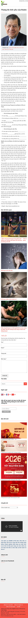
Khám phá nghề (12, 47)
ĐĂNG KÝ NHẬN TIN (18, 604)
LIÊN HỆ (18, 606)
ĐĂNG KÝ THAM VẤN (8, 604)
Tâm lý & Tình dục (9, 49)
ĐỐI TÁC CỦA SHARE (10, 606)
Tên (2, 342)
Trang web (3, 353)
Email (2, 347)
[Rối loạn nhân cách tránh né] (14, 285)
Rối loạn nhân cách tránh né (8, 299)
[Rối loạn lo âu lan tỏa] (14, 256)
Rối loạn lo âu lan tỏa (6, 270)
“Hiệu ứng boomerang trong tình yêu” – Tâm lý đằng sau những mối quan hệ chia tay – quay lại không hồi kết (14, 240)
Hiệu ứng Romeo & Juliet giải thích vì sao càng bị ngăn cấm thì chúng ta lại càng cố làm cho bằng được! (14, 329)
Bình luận (3, 359)
